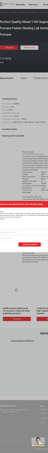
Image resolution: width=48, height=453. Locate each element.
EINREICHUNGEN (29, 244)
